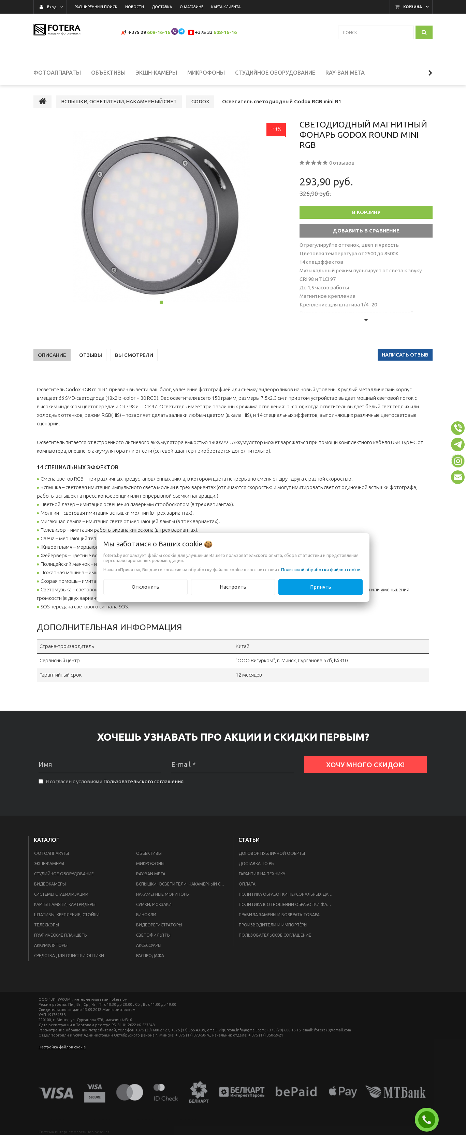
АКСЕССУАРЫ (148, 945)
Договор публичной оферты (272, 853)
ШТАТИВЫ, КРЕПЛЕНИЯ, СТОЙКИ (67, 914)
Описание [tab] (52, 355)
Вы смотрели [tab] (134, 355)
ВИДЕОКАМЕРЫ (50, 884)
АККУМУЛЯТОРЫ (51, 945)
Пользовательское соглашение (275, 935)
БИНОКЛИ (146, 914)
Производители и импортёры (273, 925)
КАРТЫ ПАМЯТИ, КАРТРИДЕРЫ (65, 904)
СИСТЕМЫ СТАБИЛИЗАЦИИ (61, 894)
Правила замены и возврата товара (279, 914)
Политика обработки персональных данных (288, 894)
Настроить (233, 587)
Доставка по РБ (256, 863)
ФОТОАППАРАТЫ (51, 853)
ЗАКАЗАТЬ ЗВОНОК (429, 1120)
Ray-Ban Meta (150, 874)
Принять (320, 587)
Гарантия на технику (262, 874)
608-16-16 (158, 32)
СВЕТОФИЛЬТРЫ (153, 935)
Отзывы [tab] (90, 355)
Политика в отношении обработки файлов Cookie (288, 904)
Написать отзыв (405, 355)
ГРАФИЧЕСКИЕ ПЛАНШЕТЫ (61, 935)
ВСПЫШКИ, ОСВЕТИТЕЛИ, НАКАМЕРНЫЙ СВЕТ (182, 884)
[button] (458, 428)
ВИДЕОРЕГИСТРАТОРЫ (159, 925)
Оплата (247, 884)
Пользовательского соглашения (143, 781)
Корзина (412, 7)
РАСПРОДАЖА (150, 955)
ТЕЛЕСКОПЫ (46, 925)
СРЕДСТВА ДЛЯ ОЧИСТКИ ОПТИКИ (69, 955)
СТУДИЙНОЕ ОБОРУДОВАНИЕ (64, 874)
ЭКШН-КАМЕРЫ (49, 863)
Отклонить (145, 587)
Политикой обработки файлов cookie (320, 569)
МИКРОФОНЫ (150, 863)
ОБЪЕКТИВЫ (149, 853)
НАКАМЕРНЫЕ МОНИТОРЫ (163, 894)
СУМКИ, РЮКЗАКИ (154, 904)
